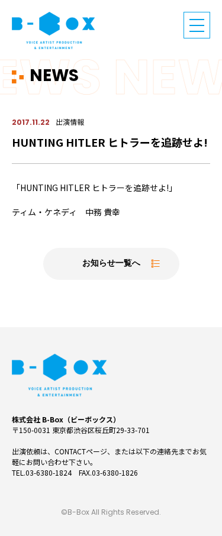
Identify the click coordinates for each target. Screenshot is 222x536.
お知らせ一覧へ (111, 263)
